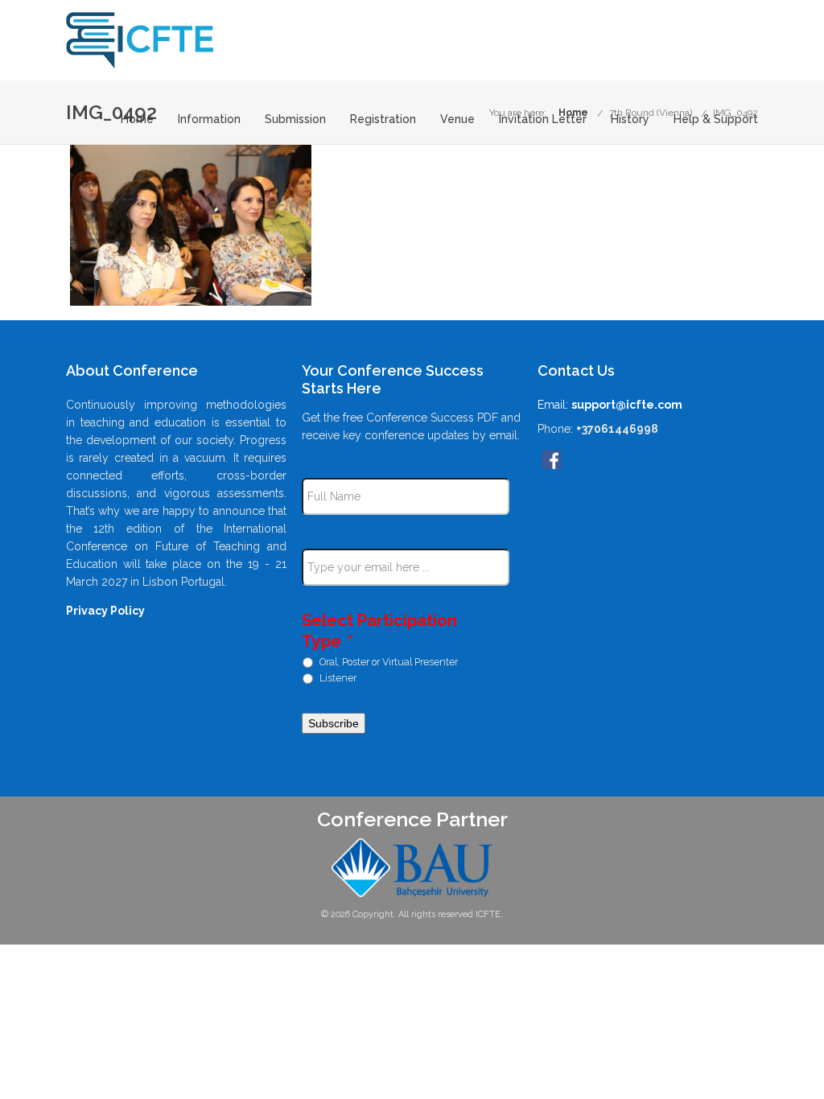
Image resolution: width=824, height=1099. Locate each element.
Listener (337, 677)
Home (137, 119)
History (630, 119)
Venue (457, 119)
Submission (295, 119)
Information (209, 119)
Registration (383, 119)
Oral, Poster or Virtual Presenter (388, 661)
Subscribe (333, 723)
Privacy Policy (105, 610)
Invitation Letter (543, 119)
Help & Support (716, 119)
